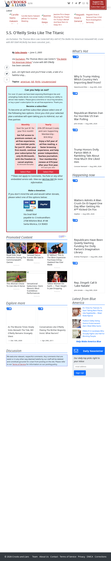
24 (8, 309)
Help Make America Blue (88, 341)
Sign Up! (80, 373)
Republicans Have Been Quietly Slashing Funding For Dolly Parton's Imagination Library (88, 246)
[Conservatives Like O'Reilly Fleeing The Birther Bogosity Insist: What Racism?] (52, 315)
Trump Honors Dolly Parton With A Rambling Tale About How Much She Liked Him (87, 156)
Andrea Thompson (81, 257)
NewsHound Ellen (80, 87)
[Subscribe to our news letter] (83, 3)
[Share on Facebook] (7, 67)
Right (37, 81)
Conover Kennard (80, 166)
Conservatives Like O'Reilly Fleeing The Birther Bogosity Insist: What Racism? (52, 330)
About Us (44, 556)
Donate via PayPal (44, 204)
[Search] (87, 3)
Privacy (81, 556)
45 (74, 220)
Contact (54, 556)
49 (74, 93)
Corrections (100, 556)
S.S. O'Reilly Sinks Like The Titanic (35, 32)
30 (74, 263)
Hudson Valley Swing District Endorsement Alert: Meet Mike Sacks (92, 323)
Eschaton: (20, 58)
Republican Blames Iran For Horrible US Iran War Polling (88, 116)
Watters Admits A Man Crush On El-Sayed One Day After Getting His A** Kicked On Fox (88, 204)
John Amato (21, 52)
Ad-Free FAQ (48, 179)
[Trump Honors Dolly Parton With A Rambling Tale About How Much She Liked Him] (88, 137)
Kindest (29, 209)
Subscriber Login (98, 7)
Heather (77, 214)
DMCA (90, 556)
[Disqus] (36, 453)
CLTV (30, 3)
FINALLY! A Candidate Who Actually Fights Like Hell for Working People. (94, 333)
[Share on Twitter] (7, 73)
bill (32, 81)
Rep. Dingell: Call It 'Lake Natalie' (85, 284)
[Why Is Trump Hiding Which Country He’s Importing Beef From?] (88, 64)
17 (74, 181)
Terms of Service (19, 364)
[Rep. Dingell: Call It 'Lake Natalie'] (88, 270)
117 (74, 57)
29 (40, 309)
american (25, 81)
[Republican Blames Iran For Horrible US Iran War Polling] (88, 101)
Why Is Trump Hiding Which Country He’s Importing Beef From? (87, 79)
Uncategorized (48, 81)
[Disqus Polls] (36, 396)
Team (35, 556)
